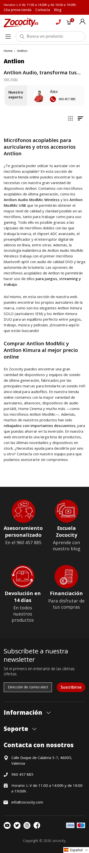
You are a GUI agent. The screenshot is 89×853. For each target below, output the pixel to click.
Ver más (11, 79)
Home (8, 50)
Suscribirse (71, 687)
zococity (59, 840)
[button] (76, 850)
